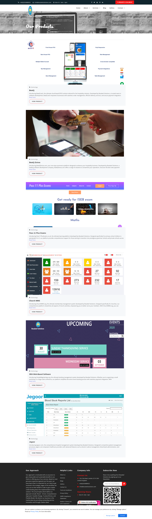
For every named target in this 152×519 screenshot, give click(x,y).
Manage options (110, 515)
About (86, 8)
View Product (37, 101)
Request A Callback (125, 2)
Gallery (112, 8)
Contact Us (63, 487)
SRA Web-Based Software (40, 374)
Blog (104, 8)
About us (62, 475)
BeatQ (31, 90)
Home (78, 8)
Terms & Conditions (66, 490)
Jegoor (32, 442)
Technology (34, 87)
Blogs (61, 481)
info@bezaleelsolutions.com (43, 2)
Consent (122, 515)
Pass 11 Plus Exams (37, 233)
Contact (120, 8)
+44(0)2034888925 (25, 2)
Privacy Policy (64, 493)
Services (95, 8)
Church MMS (34, 301)
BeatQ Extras (34, 162)
